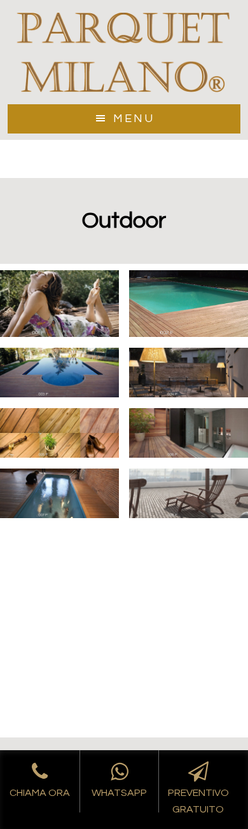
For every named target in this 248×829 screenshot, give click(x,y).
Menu (134, 119)
